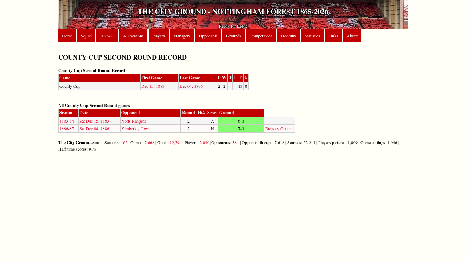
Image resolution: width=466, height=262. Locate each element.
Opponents (208, 36)
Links (333, 36)
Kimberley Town (135, 128)
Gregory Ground (279, 128)
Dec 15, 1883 (153, 86)
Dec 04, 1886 (191, 86)
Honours (288, 36)
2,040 (204, 142)
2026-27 (107, 36)
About (352, 36)
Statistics (312, 36)
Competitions (261, 36)
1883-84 (66, 121)
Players (158, 36)
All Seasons (133, 36)
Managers (181, 36)
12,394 (176, 142)
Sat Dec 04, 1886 (94, 128)
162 (124, 142)
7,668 (149, 142)
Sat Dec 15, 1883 (94, 121)
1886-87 (66, 128)
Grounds (233, 36)
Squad (86, 36)
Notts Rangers (133, 121)
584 (235, 142)
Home (67, 36)
